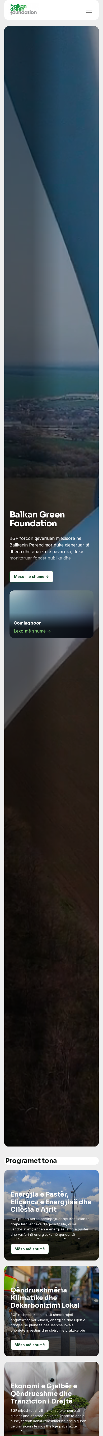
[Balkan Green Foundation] (23, 9)
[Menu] (89, 10)
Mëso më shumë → (31, 576)
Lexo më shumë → (32, 631)
